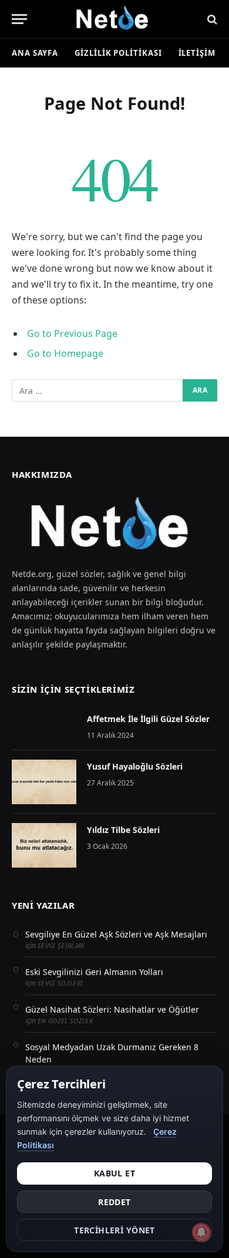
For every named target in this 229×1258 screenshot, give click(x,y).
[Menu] (19, 19)
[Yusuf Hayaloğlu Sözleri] (44, 782)
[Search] (211, 19)
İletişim (197, 53)
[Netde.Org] (114, 19)
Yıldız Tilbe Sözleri (123, 829)
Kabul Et (114, 1173)
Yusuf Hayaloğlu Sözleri (135, 766)
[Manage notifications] (201, 1232)
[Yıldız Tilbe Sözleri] (44, 845)
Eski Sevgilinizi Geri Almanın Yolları (94, 971)
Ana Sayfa (35, 53)
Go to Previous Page (72, 333)
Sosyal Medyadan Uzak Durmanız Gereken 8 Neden (111, 1053)
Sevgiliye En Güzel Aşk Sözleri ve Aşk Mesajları (116, 934)
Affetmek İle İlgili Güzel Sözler (148, 718)
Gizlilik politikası (118, 53)
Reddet (114, 1202)
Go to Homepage (65, 353)
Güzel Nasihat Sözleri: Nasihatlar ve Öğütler (112, 1009)
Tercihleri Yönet (114, 1230)
